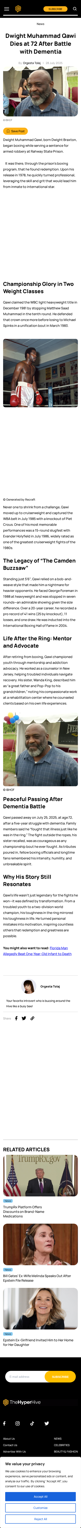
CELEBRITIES (62, 1445)
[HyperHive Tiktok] (32, 1423)
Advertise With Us (14, 1451)
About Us (9, 1438)
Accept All (40, 1496)
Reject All (40, 1519)
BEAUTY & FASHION (66, 1451)
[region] (40, 1492)
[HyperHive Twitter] (46, 1423)
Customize (40, 1508)
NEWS (57, 1438)
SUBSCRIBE (55, 9)
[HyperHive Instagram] (17, 1423)
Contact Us (10, 1445)
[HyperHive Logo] (18, 9)
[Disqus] (40, 1087)
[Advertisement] (40, 236)
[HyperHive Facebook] (4, 1423)
